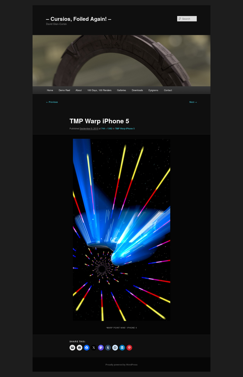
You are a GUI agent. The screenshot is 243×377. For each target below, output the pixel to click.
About (79, 90)
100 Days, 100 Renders (99, 90)
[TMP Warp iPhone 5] (121, 230)
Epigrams (153, 90)
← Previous (52, 102)
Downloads (137, 90)
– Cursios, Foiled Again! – (78, 18)
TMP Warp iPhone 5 (125, 128)
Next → (193, 102)
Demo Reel (64, 90)
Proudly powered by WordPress (121, 364)
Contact (168, 90)
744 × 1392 (106, 128)
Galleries (121, 90)
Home (50, 90)
